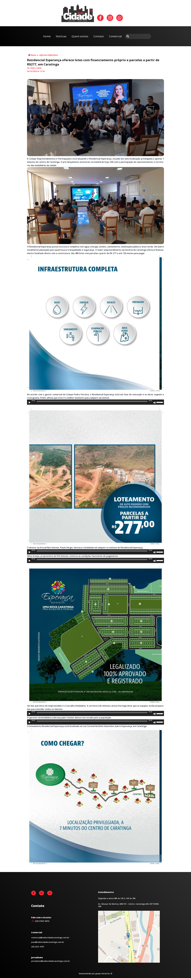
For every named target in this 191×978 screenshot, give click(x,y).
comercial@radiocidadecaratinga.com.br (50, 937)
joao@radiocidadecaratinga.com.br (47, 942)
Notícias (61, 36)
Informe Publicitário (48, 55)
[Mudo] (154, 402)
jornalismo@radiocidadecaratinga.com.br (50, 961)
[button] (128, 935)
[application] (95, 402)
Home (47, 36)
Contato (98, 36)
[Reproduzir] (29, 402)
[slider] (160, 402)
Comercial (115, 36)
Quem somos (80, 36)
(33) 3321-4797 (37, 946)
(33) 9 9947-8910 (41, 921)
